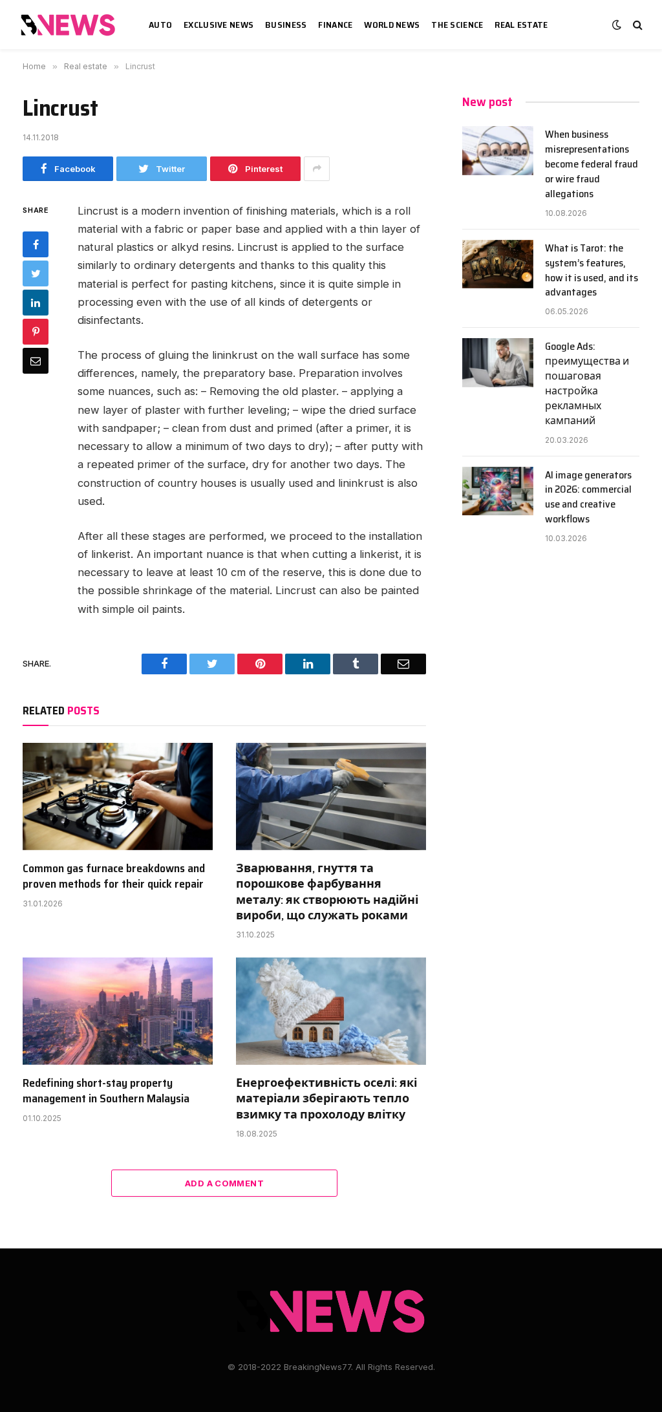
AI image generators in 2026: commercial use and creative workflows (588, 498)
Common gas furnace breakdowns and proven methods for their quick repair (114, 876)
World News (392, 24)
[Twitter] (35, 273)
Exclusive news (218, 24)
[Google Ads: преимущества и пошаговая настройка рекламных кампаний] (497, 362)
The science (457, 24)
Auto (160, 24)
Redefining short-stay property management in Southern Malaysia (106, 1091)
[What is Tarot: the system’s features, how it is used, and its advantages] (497, 264)
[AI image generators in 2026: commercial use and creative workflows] (497, 491)
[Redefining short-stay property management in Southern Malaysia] (118, 1010)
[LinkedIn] (35, 303)
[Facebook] (35, 244)
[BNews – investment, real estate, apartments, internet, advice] (69, 24)
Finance (335, 24)
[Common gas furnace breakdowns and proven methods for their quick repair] (118, 796)
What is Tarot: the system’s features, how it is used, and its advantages (591, 271)
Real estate (521, 24)
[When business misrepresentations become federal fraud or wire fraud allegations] (497, 150)
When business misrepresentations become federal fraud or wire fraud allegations (591, 164)
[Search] (636, 24)
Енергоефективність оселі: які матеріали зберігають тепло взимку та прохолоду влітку (326, 1098)
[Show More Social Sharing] (317, 168)
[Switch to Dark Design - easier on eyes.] (617, 24)
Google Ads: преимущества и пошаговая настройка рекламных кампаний (587, 383)
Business (285, 24)
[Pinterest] (35, 332)
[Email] (35, 361)
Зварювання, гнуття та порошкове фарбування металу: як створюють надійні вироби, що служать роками (327, 892)
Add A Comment (224, 1183)
